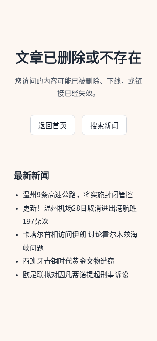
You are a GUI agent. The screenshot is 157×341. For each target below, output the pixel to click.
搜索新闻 (104, 125)
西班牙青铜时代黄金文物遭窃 (69, 261)
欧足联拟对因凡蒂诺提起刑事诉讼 (76, 274)
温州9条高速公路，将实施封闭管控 (78, 194)
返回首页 (52, 125)
